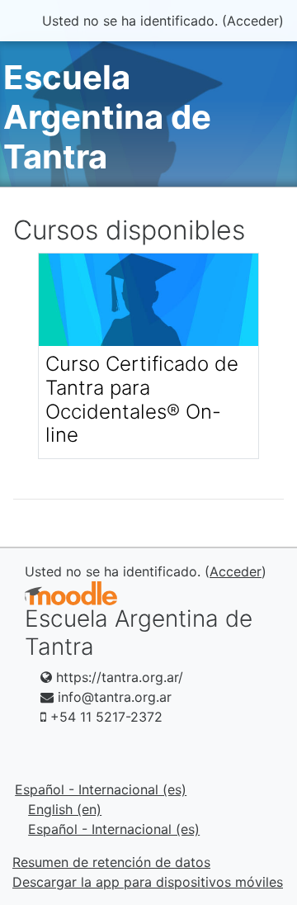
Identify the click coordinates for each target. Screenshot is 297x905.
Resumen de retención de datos (111, 862)
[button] (259, 823)
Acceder (253, 20)
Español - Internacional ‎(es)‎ (100, 789)
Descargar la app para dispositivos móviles (147, 882)
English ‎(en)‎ (64, 809)
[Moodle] (71, 593)
